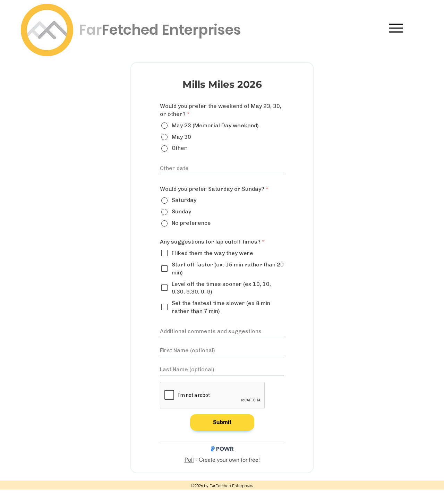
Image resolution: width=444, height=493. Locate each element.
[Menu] (396, 28)
